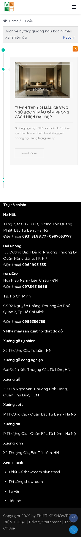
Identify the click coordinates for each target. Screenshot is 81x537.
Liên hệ (14, 501)
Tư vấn (14, 491)
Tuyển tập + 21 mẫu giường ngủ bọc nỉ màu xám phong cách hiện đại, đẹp (42, 112)
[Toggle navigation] (74, 7)
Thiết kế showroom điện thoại (34, 472)
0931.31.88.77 (34, 236)
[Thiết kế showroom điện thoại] (9, 6)
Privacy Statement (45, 522)
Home (13, 21)
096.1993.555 (34, 265)
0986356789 (33, 322)
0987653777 (60, 236)
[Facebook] (73, 518)
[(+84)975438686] (73, 529)
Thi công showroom (25, 482)
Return (69, 37)
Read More (29, 153)
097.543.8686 (34, 287)
